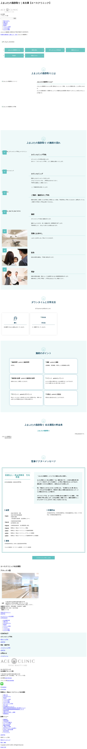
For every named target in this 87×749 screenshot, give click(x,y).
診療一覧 (5, 22)
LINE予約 (3, 642)
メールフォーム (4, 656)
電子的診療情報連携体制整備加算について (13, 709)
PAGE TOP (3, 747)
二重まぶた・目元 (13, 34)
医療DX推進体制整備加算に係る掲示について (14, 708)
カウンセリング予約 (8, 703)
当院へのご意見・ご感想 (9, 712)
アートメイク (6, 732)
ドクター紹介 (6, 28)
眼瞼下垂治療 (6, 725)
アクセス (5, 627)
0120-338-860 (10, 680)
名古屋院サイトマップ (8, 706)
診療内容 (6, 34)
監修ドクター (34, 55)
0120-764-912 (8, 678)
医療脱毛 (5, 719)
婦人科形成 (6, 731)
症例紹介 (5, 23)
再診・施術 (3, 742)
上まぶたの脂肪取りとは (14, 50)
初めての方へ (6, 21)
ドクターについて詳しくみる (43, 557)
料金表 (5, 25)
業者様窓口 (6, 713)
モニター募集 (6, 29)
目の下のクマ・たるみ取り (9, 728)
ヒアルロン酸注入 (7, 722)
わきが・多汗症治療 (8, 729)
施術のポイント (75, 50)
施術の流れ (34, 50)
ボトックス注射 (7, 723)
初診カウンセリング (5, 740)
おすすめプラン (7, 623)
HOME (2, 34)
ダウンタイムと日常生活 (55, 50)
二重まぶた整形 (7, 726)
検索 (15, 18)
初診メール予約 (4, 639)
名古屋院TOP (6, 620)
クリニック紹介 (7, 26)
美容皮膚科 (6, 720)
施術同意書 (6, 710)
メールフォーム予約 (5, 647)
